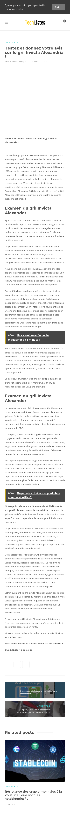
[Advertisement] (35, 100)
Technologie (29, 687)
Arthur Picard (11, 62)
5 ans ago (21, 62)
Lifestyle (12, 43)
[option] (35, 772)
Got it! (58, 7)
